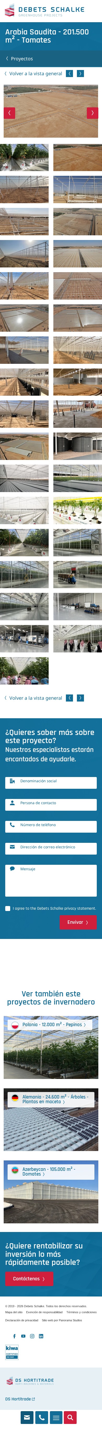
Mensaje (27, 868)
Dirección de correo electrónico (47, 846)
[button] (9, 113)
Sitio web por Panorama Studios (62, 1320)
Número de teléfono (38, 824)
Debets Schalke (44, 11)
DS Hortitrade (18, 1399)
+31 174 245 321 (41, 1415)
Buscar (70, 1415)
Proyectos (22, 58)
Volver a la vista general (35, 73)
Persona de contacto (38, 802)
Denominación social (38, 780)
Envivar (75, 922)
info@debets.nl (27, 1415)
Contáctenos (26, 1278)
